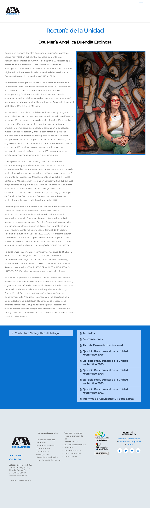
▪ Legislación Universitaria (48, 460)
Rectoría (122, 438)
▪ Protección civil (70, 442)
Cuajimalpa (123, 441)
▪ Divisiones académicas (74, 444)
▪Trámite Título (43, 448)
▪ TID (65, 439)
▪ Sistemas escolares (45, 445)
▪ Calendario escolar (72, 450)
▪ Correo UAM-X (70, 456)
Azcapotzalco (133, 438)
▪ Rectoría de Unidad (45, 439)
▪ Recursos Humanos (72, 433)
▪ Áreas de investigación (47, 457)
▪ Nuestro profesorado (73, 436)
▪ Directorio (68, 447)
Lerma (129, 444)
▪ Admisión (41, 442)
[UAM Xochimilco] (13, 17)
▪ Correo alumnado (72, 453)
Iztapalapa (136, 441)
